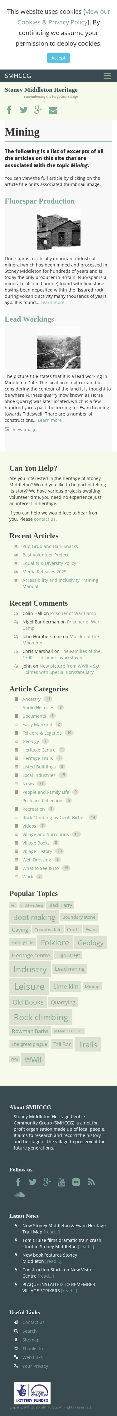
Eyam (91, 929)
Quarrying (63, 1002)
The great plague (29, 1044)
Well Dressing (36, 860)
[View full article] (58, 230)
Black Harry (60, 905)
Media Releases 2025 (44, 572)
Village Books (36, 843)
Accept (58, 58)
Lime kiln (66, 986)
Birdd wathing (31, 905)
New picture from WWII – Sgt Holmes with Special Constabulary (61, 669)
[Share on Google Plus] (38, 110)
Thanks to (32, 1348)
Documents (34, 716)
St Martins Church (68, 1031)
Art (13, 905)
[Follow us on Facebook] (18, 1182)
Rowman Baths (30, 1031)
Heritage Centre (39, 750)
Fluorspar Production (40, 201)
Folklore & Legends (42, 733)
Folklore (55, 942)
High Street (68, 955)
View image (25, 429)
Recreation (33, 809)
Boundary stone (78, 917)
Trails (88, 1044)
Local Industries (39, 775)
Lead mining (70, 969)
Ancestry (31, 699)
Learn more (53, 302)
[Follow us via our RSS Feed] (91, 1182)
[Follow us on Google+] (47, 1182)
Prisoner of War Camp (73, 613)
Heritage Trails (37, 758)
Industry (30, 969)
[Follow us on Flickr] (76, 1182)
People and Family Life (45, 792)
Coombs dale (47, 929)
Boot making (34, 917)
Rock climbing (41, 1017)
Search (29, 1331)
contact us (45, 519)
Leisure (29, 986)
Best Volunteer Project (45, 555)
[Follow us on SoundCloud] (19, 1195)
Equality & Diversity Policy (49, 563)
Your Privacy (35, 1366)
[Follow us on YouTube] (62, 1182)
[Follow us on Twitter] (32, 1182)
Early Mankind (37, 724)
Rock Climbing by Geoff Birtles (53, 817)
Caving (20, 929)
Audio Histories (38, 708)
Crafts (73, 929)
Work (27, 877)
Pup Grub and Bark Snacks (50, 546)
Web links (32, 1357)
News (28, 784)
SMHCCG (18, 75)
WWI (14, 1059)
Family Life (23, 942)
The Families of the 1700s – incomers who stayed (61, 654)
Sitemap (31, 1340)
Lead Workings (29, 319)
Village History (37, 851)
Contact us (33, 1322)
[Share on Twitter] (23, 110)
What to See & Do (40, 868)
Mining (92, 986)
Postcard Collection (42, 801)
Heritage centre (31, 955)
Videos (29, 826)
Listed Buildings (39, 767)
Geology (30, 741)
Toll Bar (62, 1044)
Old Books (28, 1002)
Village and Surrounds (45, 834)
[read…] (52, 1232)
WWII (33, 1059)
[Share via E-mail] (53, 110)
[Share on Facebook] (9, 110)
